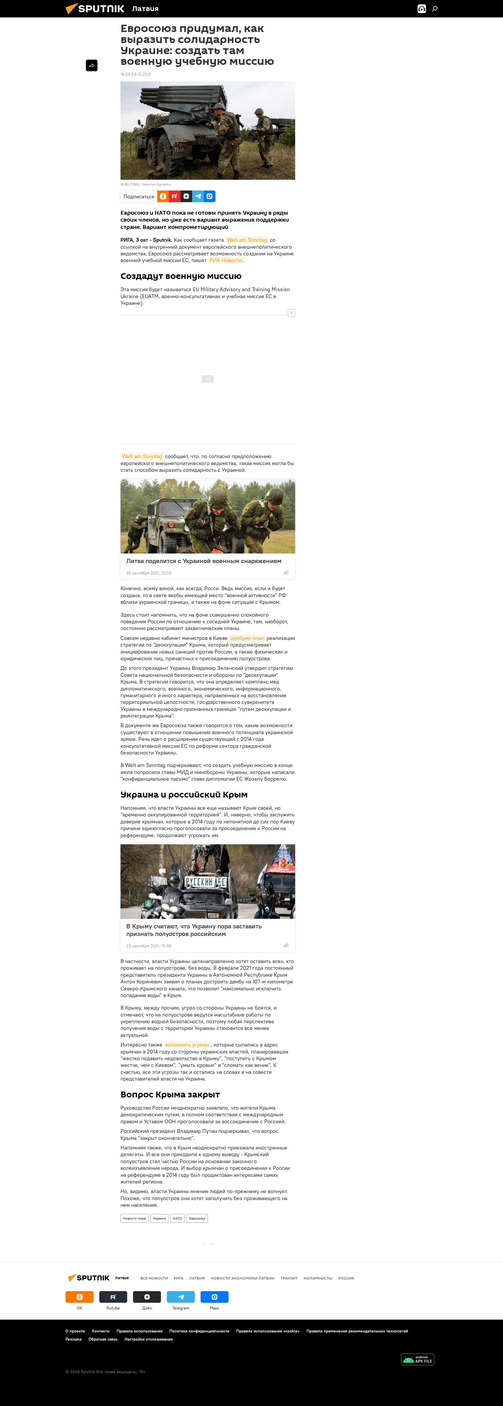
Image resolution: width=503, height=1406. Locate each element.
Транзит (289, 1278)
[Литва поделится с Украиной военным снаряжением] (208, 516)
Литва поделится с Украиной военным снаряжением (203, 561)
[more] (286, 572)
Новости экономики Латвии (242, 1278)
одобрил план (247, 638)
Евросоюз (197, 1218)
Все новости (154, 1278)
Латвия (197, 1278)
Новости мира (134, 1218)
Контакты (101, 1331)
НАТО (177, 1218)
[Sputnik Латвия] (97, 16)
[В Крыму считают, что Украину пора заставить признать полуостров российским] (208, 881)
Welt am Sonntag (247, 239)
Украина (159, 1218)
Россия (346, 1278)
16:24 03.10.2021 (136, 74)
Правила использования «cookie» (268, 1331)
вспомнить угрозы (187, 1044)
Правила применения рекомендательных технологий (357, 1331)
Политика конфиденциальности (199, 1331)
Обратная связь (103, 1339)
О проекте (75, 1331)
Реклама (73, 1339)
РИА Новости (226, 260)
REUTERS (131, 184)
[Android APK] (418, 1360)
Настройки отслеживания (149, 1339)
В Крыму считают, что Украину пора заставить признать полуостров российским (194, 929)
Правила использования (139, 1331)
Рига (178, 1278)
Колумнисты (318, 1278)
